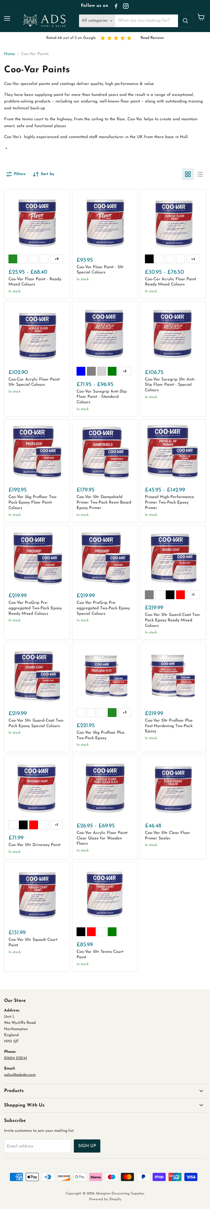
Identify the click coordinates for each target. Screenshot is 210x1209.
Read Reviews (152, 38)
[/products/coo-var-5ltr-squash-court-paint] (36, 894)
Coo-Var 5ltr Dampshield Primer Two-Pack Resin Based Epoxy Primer (104, 502)
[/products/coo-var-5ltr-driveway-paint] (36, 787)
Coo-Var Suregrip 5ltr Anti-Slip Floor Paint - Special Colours (170, 385)
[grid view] (188, 174)
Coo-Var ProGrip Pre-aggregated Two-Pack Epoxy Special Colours (103, 608)
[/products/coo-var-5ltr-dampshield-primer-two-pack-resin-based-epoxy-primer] (104, 451)
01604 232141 (15, 1058)
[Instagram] (125, 6)
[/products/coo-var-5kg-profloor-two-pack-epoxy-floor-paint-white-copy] (36, 451)
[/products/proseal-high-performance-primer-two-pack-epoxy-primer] (173, 451)
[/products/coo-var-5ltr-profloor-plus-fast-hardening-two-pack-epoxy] (173, 675)
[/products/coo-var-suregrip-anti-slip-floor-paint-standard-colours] (104, 334)
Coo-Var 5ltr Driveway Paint (34, 845)
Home (9, 54)
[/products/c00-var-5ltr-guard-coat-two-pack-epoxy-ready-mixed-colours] (173, 557)
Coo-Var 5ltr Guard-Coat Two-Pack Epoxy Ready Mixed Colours (173, 620)
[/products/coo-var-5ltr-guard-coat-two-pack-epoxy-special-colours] (36, 675)
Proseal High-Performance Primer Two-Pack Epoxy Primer (169, 502)
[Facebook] (116, 6)
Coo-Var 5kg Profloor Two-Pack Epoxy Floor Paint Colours (32, 502)
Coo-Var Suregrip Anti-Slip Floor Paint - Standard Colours (102, 397)
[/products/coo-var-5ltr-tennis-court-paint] (104, 894)
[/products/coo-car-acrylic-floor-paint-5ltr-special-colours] (36, 334)
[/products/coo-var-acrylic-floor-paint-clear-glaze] (104, 787)
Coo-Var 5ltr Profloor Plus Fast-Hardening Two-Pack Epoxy (168, 726)
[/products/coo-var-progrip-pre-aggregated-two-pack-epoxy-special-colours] (104, 557)
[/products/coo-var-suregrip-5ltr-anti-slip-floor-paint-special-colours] (173, 334)
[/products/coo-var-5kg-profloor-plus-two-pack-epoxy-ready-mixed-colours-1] (104, 675)
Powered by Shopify (105, 1199)
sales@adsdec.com (20, 1075)
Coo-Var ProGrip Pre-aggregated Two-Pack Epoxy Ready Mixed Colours (35, 608)
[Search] (185, 21)
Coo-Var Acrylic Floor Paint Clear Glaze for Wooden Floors (102, 838)
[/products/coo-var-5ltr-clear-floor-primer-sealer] (173, 787)
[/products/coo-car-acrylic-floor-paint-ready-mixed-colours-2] (173, 221)
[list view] (200, 174)
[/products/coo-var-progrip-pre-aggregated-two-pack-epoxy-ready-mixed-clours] (36, 557)
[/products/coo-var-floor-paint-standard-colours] (36, 221)
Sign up (87, 1146)
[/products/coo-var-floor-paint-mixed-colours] (104, 221)
